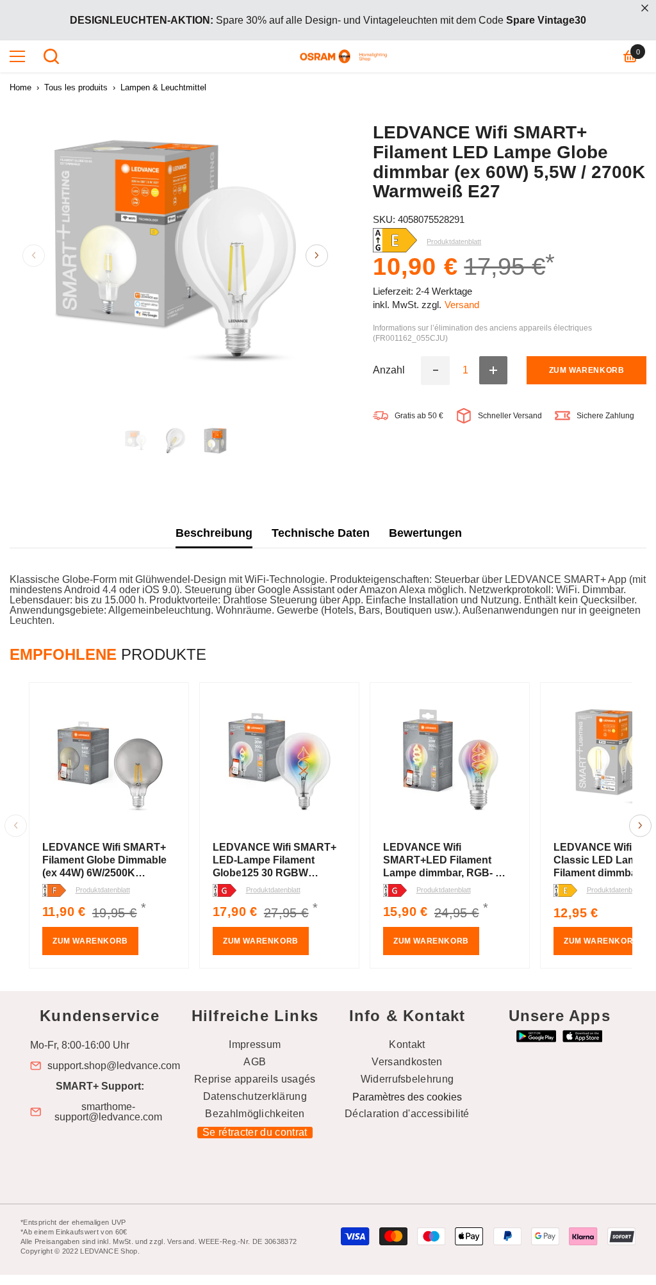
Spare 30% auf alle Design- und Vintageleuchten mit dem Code (328, 20)
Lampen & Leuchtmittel (163, 87)
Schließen (645, 8)
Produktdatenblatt (103, 890)
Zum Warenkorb (587, 370)
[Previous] (33, 255)
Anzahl (389, 370)
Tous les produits (76, 87)
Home (20, 87)
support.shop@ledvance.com (113, 1066)
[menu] (17, 56)
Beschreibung (214, 533)
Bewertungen (425, 533)
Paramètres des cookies (407, 1097)
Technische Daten (321, 533)
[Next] (317, 255)
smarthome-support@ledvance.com (108, 1112)
